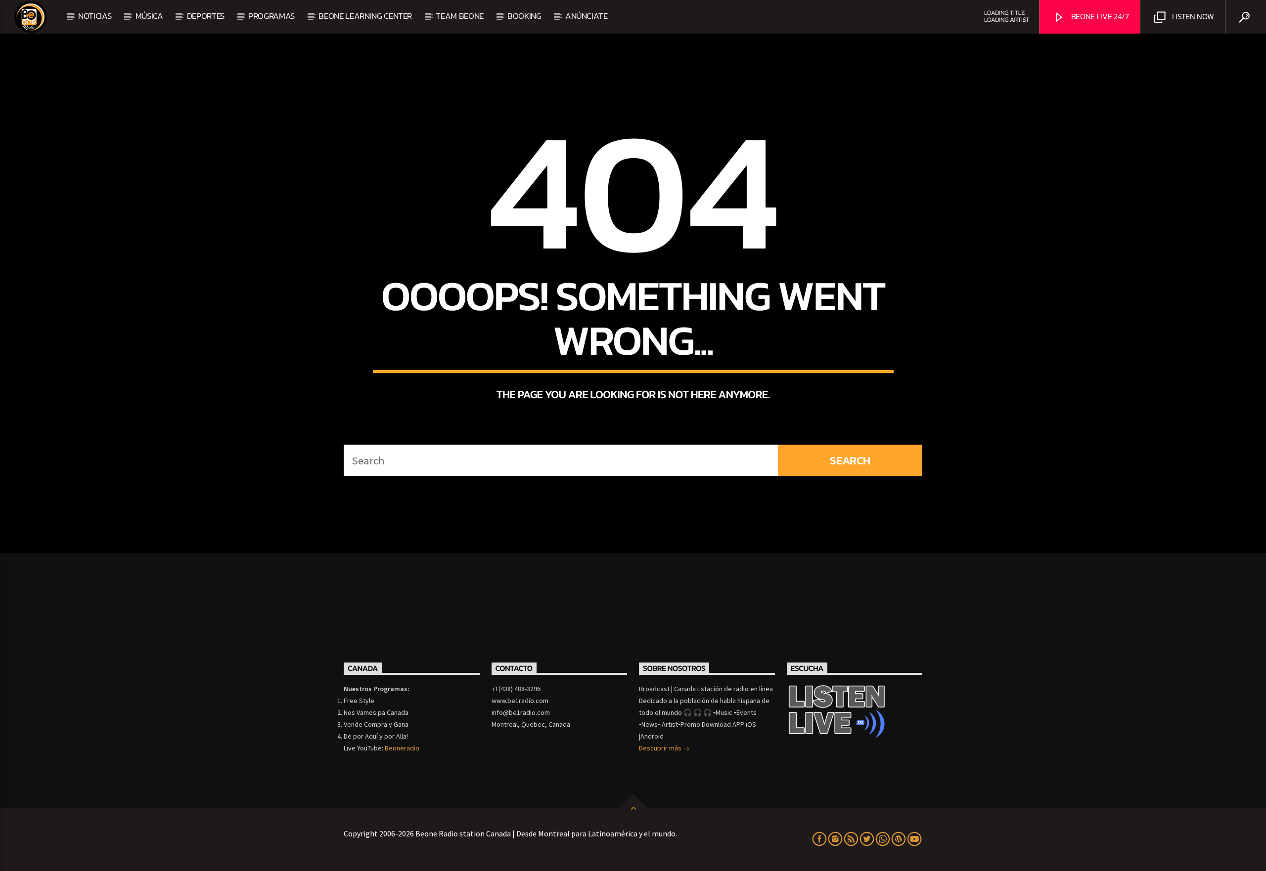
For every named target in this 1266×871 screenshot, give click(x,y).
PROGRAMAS (271, 15)
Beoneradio (402, 748)
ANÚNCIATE (586, 15)
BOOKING (524, 15)
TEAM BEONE (460, 15)
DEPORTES (206, 15)
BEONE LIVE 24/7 (1099, 16)
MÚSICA (149, 15)
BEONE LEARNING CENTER (365, 15)
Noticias (94, 15)
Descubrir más (661, 748)
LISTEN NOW (1192, 16)
